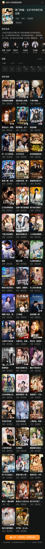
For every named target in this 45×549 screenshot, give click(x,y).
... (40, 38)
